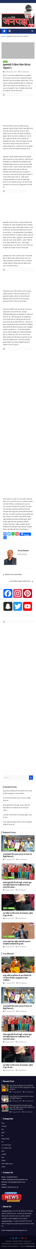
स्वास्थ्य (3, 1167)
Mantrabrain (30, 1246)
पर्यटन (3, 1151)
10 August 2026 (10, 859)
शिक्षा (3, 1157)
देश (2, 1136)
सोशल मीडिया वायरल (7, 1164)
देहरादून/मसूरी (11, 849)
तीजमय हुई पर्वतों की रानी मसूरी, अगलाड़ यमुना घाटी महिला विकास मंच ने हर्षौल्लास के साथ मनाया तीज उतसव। (16, 807)
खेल (3, 1129)
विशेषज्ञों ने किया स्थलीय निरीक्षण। (14, 575)
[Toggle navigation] (9, 31)
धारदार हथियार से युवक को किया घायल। (20, 581)
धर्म (2, 1142)
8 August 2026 (9, 918)
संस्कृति (3, 1161)
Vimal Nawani (24, 72)
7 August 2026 (9, 947)
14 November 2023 (11, 72)
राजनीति (4, 1154)
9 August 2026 (9, 890)
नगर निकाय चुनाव (6, 1145)
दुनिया (3, 1132)
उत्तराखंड (5, 61)
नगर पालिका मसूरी (6, 1148)
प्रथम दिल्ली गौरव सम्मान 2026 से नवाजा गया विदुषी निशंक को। (21, 1097)
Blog (3, 1123)
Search (31, 777)
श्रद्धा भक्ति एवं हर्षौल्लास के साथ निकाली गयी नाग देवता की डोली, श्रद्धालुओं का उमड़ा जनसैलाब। (17, 977)
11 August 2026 (10, 983)
